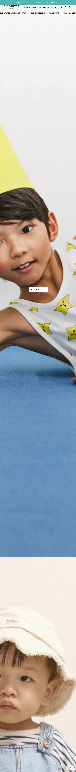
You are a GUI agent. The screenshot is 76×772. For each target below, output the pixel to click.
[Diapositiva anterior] (4, 2)
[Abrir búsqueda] (61, 7)
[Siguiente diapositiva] (70, 2)
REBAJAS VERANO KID (38, 289)
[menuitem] (56, 7)
